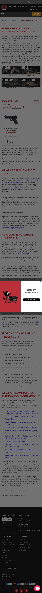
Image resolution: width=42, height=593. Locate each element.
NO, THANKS (31, 302)
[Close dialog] (40, 282)
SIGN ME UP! (31, 299)
